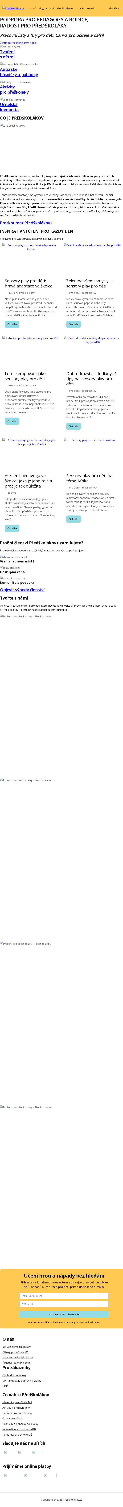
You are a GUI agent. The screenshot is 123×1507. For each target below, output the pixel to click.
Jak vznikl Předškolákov (16, 1346)
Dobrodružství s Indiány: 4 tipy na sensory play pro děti (91, 379)
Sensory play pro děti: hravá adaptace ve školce (28, 283)
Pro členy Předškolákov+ (22, 293)
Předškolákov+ (65, 8)
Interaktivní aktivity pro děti (19, 1429)
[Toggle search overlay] (102, 8)
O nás (81, 8)
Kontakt (91, 8)
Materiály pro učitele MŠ (17, 1402)
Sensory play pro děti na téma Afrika (89, 478)
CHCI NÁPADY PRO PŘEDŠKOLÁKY (64, 1314)
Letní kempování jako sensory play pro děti (25, 376)
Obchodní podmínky (14, 1375)
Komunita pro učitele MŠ (17, 1434)
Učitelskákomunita (9, 106)
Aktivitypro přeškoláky (14, 89)
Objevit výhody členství (22, 590)
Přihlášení (114, 8)
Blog (41, 8)
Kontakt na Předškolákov (17, 1357)
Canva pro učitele (12, 1418)
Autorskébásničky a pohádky (19, 71)
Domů (32, 8)
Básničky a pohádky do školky (20, 1424)
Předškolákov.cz (72, 1499)
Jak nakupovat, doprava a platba (21, 1380)
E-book (50, 8)
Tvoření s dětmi (7, 54)
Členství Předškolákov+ (16, 1362)
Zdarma (12, 493)
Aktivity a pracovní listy (16, 1407)
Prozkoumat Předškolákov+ (26, 223)
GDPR (5, 1386)
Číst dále (12, 324)
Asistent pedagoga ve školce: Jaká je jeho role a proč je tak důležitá (28, 481)
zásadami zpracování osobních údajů (81, 1322)
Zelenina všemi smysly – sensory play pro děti (89, 283)
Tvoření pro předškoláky (17, 1413)
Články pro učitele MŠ (15, 1352)
